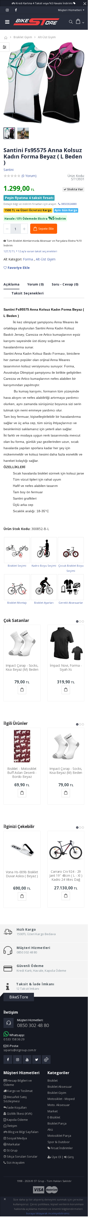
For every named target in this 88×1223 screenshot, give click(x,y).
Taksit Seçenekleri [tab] (27, 293)
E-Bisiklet (54, 1117)
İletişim (12, 1126)
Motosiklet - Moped (61, 1099)
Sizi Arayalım (15, 1162)
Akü (50, 1129)
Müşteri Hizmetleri (70, 10)
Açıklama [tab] (11, 284)
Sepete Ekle (22, 690)
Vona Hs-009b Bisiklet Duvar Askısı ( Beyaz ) (22, 874)
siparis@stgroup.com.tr (20, 1050)
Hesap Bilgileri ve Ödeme (18, 1082)
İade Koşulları (17, 1107)
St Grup (12, 1150)
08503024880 (68, 204)
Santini (9, 169)
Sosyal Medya (16, 1138)
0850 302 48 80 (33, 1025)
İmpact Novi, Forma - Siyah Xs (66, 667)
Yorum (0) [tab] (35, 284)
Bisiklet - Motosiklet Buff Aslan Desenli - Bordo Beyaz (22, 772)
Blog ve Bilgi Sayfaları (22, 1132)
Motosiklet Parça (59, 1135)
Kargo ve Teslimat (20, 1091)
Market (53, 1111)
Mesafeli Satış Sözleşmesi (15, 1099)
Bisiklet (53, 1080)
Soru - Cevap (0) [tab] (65, 284)
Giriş (70, 1157)
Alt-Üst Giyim (47, 37)
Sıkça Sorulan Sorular (21, 1156)
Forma (28, 259)
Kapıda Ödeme (17, 1120)
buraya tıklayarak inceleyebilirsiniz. (48, 1213)
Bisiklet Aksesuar (60, 1086)
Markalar (13, 1144)
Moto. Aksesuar (59, 1105)
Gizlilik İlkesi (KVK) (19, 1113)
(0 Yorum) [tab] (29, 175)
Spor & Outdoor (59, 1142)
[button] (71, 21)
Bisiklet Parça (57, 1123)
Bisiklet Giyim (23, 37)
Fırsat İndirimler (61, 1148)
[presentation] (9, 83)
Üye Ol (56, 1157)
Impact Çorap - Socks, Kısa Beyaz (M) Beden (22, 667)
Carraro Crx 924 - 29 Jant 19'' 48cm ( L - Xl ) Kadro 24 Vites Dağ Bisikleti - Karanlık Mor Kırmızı (65, 879)
